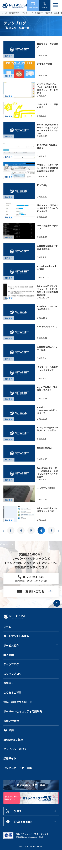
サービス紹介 (11, 645)
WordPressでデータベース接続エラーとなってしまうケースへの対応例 (47, 472)
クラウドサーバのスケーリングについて (47, 368)
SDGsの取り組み (13, 739)
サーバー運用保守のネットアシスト (15, 13)
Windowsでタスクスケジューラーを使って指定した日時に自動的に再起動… (47, 290)
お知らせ (8, 683)
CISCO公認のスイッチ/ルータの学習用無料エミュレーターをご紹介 (47, 88)
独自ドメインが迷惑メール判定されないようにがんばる (47, 208)
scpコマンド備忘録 (46, 488)
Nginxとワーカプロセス (47, 45)
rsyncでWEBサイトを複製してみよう (47, 388)
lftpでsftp (42, 185)
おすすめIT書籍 (44, 63)
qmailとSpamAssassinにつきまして (47, 410)
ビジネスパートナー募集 (17, 768)
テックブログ (36, 13)
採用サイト (9, 758)
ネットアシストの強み (16, 636)
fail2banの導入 (44, 447)
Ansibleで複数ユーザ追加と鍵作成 (47, 247)
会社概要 (8, 730)
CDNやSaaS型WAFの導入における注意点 (47, 429)
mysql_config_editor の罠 (47, 267)
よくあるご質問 (12, 692)
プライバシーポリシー (16, 749)
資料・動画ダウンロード (17, 702)
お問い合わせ (11, 721)
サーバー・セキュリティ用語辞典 (22, 711)
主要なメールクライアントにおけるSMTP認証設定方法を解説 (47, 167)
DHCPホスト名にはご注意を (47, 146)
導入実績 (8, 655)
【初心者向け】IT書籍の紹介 (47, 106)
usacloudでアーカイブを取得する (47, 308)
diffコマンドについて (47, 326)
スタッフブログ (12, 673)
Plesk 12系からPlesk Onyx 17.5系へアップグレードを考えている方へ (47, 129)
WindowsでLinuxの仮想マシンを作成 (47, 510)
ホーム (7, 626)
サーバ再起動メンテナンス (47, 227)
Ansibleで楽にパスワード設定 (47, 348)
